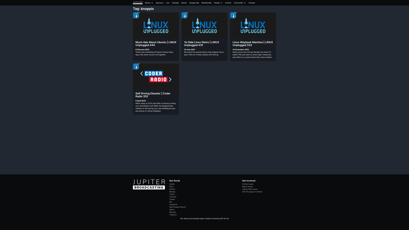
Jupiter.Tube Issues (249, 189)
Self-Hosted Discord (177, 207)
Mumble (172, 212)
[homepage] (138, 3)
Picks (171, 186)
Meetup (172, 192)
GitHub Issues (247, 184)
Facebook (173, 204)
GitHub (172, 189)
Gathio (172, 184)
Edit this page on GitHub (252, 192)
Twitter (172, 199)
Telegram (173, 215)
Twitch (172, 194)
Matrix (171, 209)
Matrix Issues (247, 186)
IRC (170, 202)
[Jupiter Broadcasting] (149, 189)
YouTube (172, 197)
